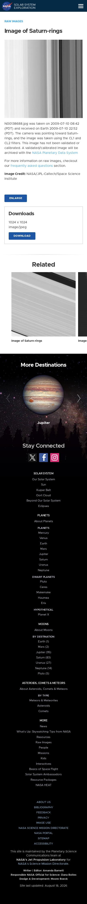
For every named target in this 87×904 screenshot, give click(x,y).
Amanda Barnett (53, 870)
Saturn (43, 559)
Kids (43, 758)
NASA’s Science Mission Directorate (43, 863)
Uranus (43, 564)
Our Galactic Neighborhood (22, 15)
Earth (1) (43, 641)
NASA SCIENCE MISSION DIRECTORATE (43, 828)
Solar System (43, 473)
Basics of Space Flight (43, 769)
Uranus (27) (43, 662)
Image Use (43, 823)
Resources (43, 737)
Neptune (43, 570)
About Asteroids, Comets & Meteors (44, 689)
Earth (43, 543)
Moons (43, 624)
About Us (44, 802)
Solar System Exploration (22, 6)
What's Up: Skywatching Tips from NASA (44, 731)
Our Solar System (43, 479)
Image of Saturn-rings (26, 341)
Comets (43, 711)
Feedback (43, 812)
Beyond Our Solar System (43, 500)
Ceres (43, 587)
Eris (43, 603)
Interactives (43, 763)
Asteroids (43, 705)
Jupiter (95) (43, 652)
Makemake (43, 592)
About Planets (43, 521)
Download (22, 236)
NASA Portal (43, 833)
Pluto (43, 581)
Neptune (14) (43, 668)
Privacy (43, 818)
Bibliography (43, 807)
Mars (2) (43, 646)
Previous (8, 398)
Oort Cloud (43, 495)
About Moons (43, 630)
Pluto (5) (43, 673)
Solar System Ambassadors (43, 774)
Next (78, 398)
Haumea (43, 597)
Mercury (43, 532)
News (43, 726)
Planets (43, 515)
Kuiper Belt (43, 490)
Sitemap (43, 838)
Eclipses (43, 506)
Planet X (43, 614)
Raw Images (13, 21)
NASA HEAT (44, 785)
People (43, 747)
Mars (43, 548)
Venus (43, 538)
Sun (43, 484)
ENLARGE (15, 198)
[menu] (80, 6)
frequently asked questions (32, 165)
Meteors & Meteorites (43, 700)
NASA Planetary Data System (55, 152)
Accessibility (43, 843)
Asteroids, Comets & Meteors (43, 683)
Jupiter (43, 423)
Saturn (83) (43, 657)
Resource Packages (43, 779)
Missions (43, 753)
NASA (5, 6)
